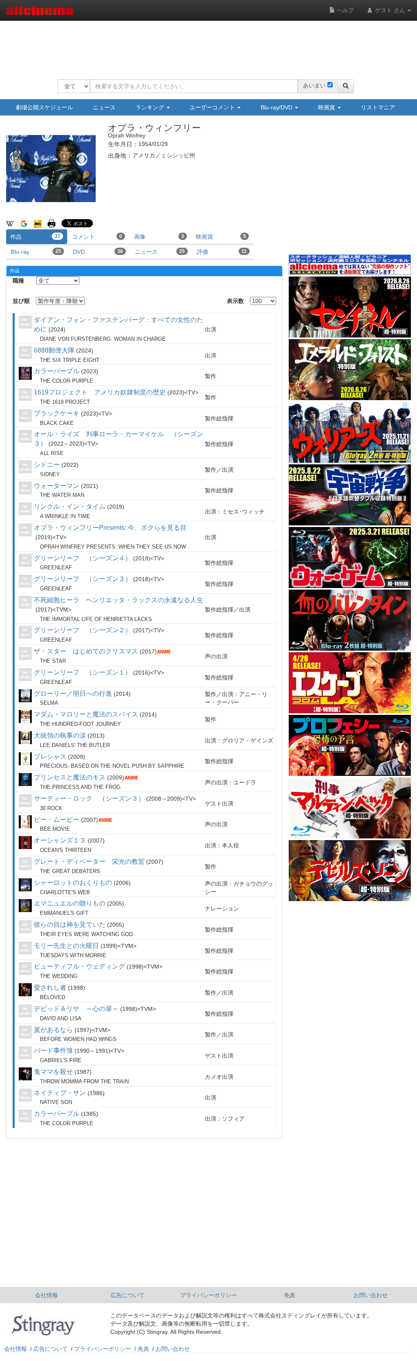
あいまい (314, 85)
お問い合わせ (370, 1295)
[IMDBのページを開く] (38, 223)
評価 (222, 251)
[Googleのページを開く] (24, 223)
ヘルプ (344, 10)
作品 (35, 236)
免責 (289, 1295)
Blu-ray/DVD (277, 107)
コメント (97, 236)
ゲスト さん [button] (390, 10)
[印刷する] (51, 223)
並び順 (21, 301)
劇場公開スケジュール (44, 107)
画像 (159, 236)
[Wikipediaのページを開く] (10, 223)
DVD (98, 251)
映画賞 (327, 107)
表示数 (235, 301)
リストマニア (378, 107)
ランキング (151, 107)
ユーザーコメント (213, 107)
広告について (127, 1295)
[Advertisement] (205, 44)
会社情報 (46, 1295)
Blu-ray (36, 251)
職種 (18, 280)
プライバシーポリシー (208, 1295)
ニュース (104, 107)
